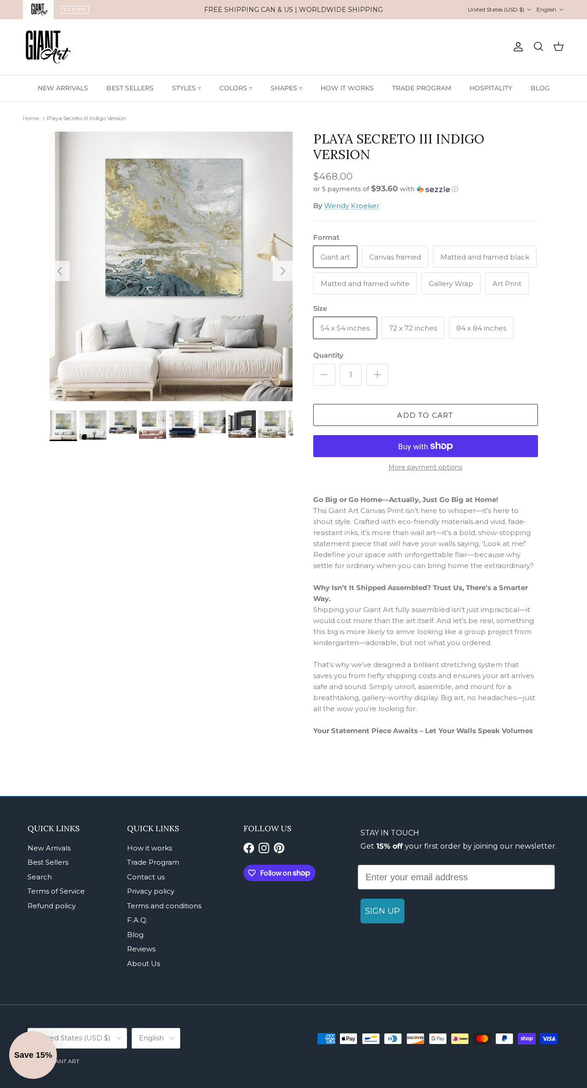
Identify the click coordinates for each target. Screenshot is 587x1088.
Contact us (146, 877)
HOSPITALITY (491, 88)
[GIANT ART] (48, 47)
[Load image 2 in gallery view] (171, 266)
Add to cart (425, 415)
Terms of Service (56, 891)
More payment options (425, 467)
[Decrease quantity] (324, 375)
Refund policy (52, 905)
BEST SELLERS (130, 88)
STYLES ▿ (186, 88)
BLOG (540, 88)
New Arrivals (49, 848)
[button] (385, 188)
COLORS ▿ (235, 88)
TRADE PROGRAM (421, 88)
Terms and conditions (164, 905)
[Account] (516, 46)
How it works (149, 848)
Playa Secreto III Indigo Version (86, 118)
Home (31, 118)
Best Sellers (48, 862)
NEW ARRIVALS (63, 88)
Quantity (328, 355)
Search (40, 877)
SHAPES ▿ (286, 88)
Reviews (141, 948)
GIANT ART (64, 1061)
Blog (135, 934)
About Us (143, 963)
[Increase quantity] (377, 375)
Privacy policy (150, 891)
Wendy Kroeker (351, 205)
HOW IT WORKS (347, 88)
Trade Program (153, 862)
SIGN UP (382, 911)
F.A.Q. (137, 920)
